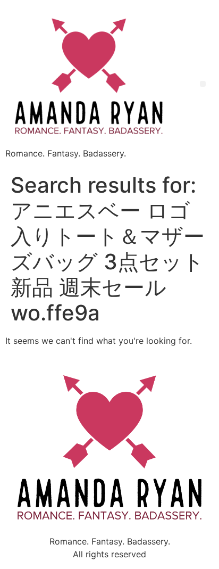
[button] (203, 84)
